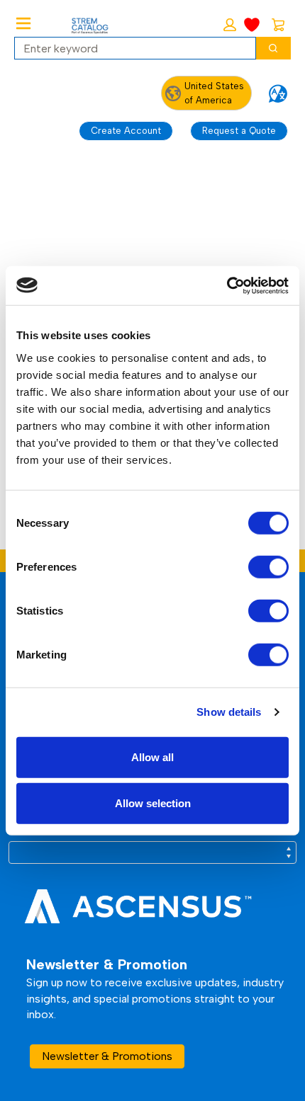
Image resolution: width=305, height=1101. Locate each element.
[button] (229, 24)
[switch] (268, 566)
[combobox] (129, 48)
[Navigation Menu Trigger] (23, 23)
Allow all (152, 757)
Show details (228, 712)
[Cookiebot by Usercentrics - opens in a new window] (227, 285)
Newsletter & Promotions (107, 1056)
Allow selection (153, 803)
